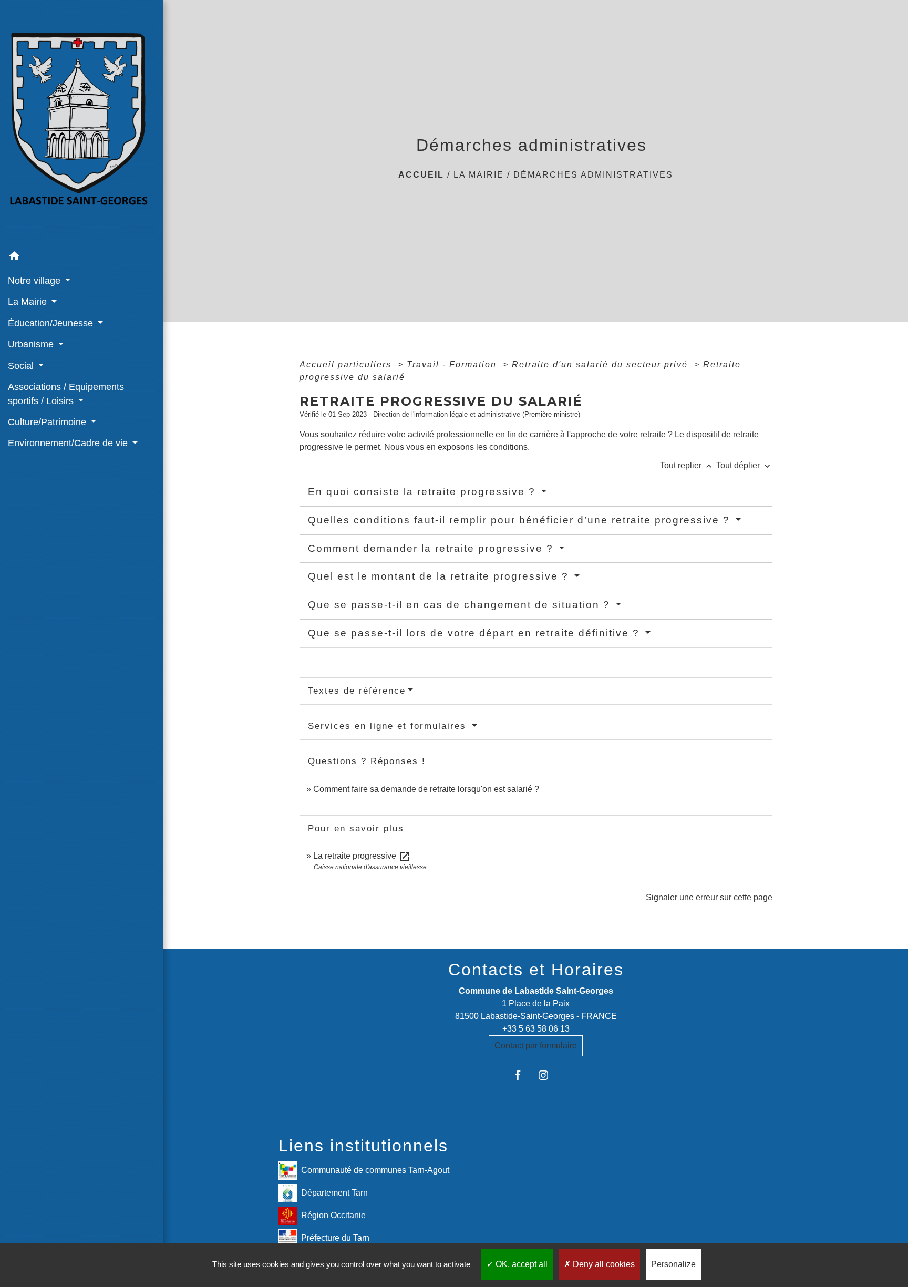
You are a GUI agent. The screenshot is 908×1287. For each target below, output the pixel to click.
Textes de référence (357, 691)
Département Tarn (334, 1192)
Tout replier (687, 465)
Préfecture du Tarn (335, 1237)
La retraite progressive (362, 855)
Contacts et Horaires (536, 969)
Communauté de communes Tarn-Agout (375, 1170)
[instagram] (549, 1075)
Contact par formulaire (535, 1045)
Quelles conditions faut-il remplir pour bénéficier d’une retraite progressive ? (521, 520)
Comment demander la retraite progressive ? (432, 548)
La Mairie (478, 174)
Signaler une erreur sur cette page (709, 897)
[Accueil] (82, 123)
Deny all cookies (603, 1264)
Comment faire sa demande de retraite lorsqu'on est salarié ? (426, 789)
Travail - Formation (453, 364)
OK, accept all (520, 1264)
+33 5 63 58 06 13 (536, 1028)
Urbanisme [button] (32, 344)
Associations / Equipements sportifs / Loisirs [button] (66, 394)
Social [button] (22, 366)
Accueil (421, 174)
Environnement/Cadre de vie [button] (69, 443)
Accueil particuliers (347, 364)
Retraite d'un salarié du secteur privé (601, 364)
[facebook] (522, 1075)
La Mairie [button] (28, 301)
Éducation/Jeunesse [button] (52, 323)
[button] (82, 258)
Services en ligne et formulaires (389, 726)
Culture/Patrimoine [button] (48, 422)
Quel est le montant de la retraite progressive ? (440, 576)
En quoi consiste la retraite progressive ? (423, 491)
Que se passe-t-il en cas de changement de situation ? (461, 604)
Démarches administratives (593, 174)
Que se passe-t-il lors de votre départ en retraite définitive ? (475, 633)
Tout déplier (744, 465)
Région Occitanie (333, 1215)
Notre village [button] (35, 280)
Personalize (673, 1264)
